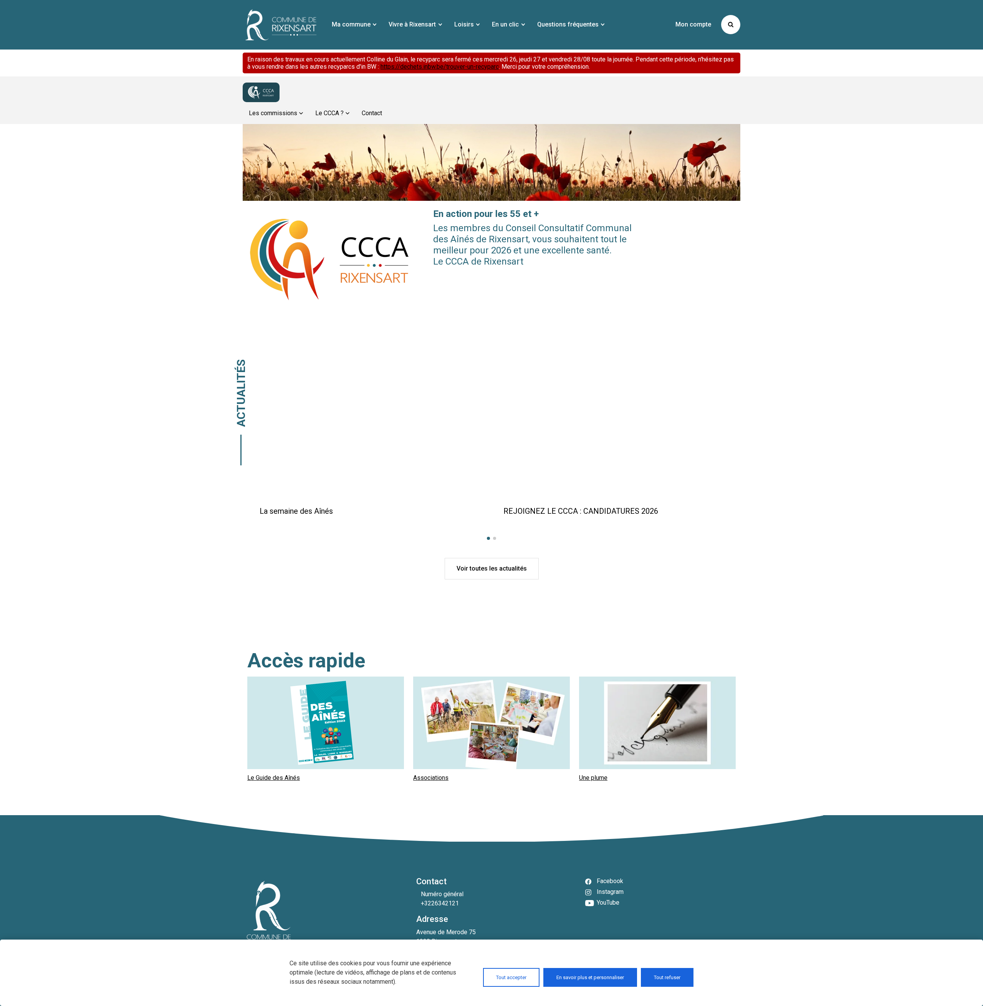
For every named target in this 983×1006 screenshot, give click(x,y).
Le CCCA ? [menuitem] (329, 113)
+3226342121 (440, 903)
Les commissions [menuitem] (273, 113)
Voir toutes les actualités (492, 568)
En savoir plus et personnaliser (590, 977)
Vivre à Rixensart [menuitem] (412, 24)
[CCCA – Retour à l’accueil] (261, 93)
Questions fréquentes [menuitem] (568, 24)
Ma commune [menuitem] (351, 24)
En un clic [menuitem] (505, 24)
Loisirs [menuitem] (464, 24)
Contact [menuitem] (372, 113)
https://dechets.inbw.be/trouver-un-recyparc (440, 66)
